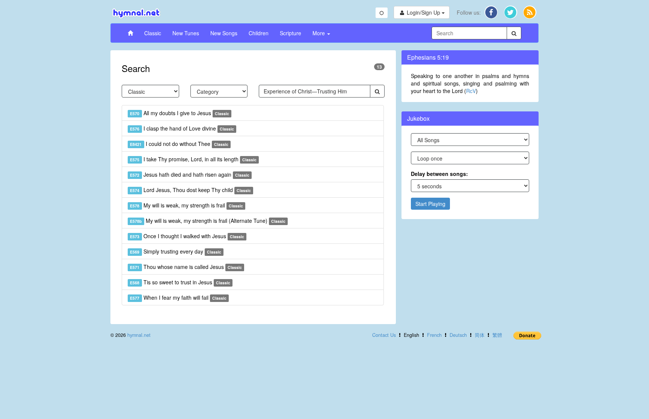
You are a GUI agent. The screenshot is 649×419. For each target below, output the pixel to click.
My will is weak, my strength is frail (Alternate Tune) (207, 220)
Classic (152, 33)
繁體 (497, 335)
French (434, 335)
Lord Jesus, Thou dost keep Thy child (190, 190)
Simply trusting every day (175, 251)
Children (259, 33)
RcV (471, 91)
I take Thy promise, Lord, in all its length (193, 159)
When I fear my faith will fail (178, 297)
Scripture (290, 33)
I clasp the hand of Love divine (182, 128)
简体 (479, 335)
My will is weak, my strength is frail (186, 205)
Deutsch (458, 335)
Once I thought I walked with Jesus (187, 236)
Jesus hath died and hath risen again (189, 174)
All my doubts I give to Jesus (179, 113)
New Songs (223, 33)
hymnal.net (139, 335)
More (319, 33)
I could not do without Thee (179, 143)
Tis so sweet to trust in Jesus (180, 282)
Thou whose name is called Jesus (186, 266)
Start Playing (430, 203)
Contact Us (384, 335)
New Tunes (185, 33)
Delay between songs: (439, 173)
